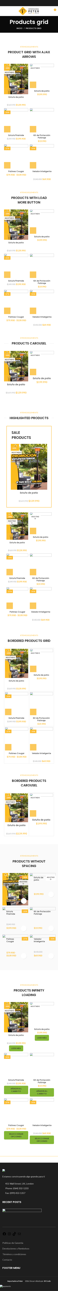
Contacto (7, 1259)
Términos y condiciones (14, 1254)
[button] (7, 129)
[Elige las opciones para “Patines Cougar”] (7, 165)
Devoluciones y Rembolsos (15, 1248)
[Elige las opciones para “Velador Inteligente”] (33, 165)
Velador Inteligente (42, 171)
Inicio (20, 28)
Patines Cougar (16, 171)
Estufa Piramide (16, 135)
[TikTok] (14, 1235)
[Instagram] (9, 1235)
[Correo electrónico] (19, 1235)
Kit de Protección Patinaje (42, 136)
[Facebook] (4, 1235)
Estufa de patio (16, 97)
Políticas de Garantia (12, 1242)
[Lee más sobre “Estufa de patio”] (7, 91)
